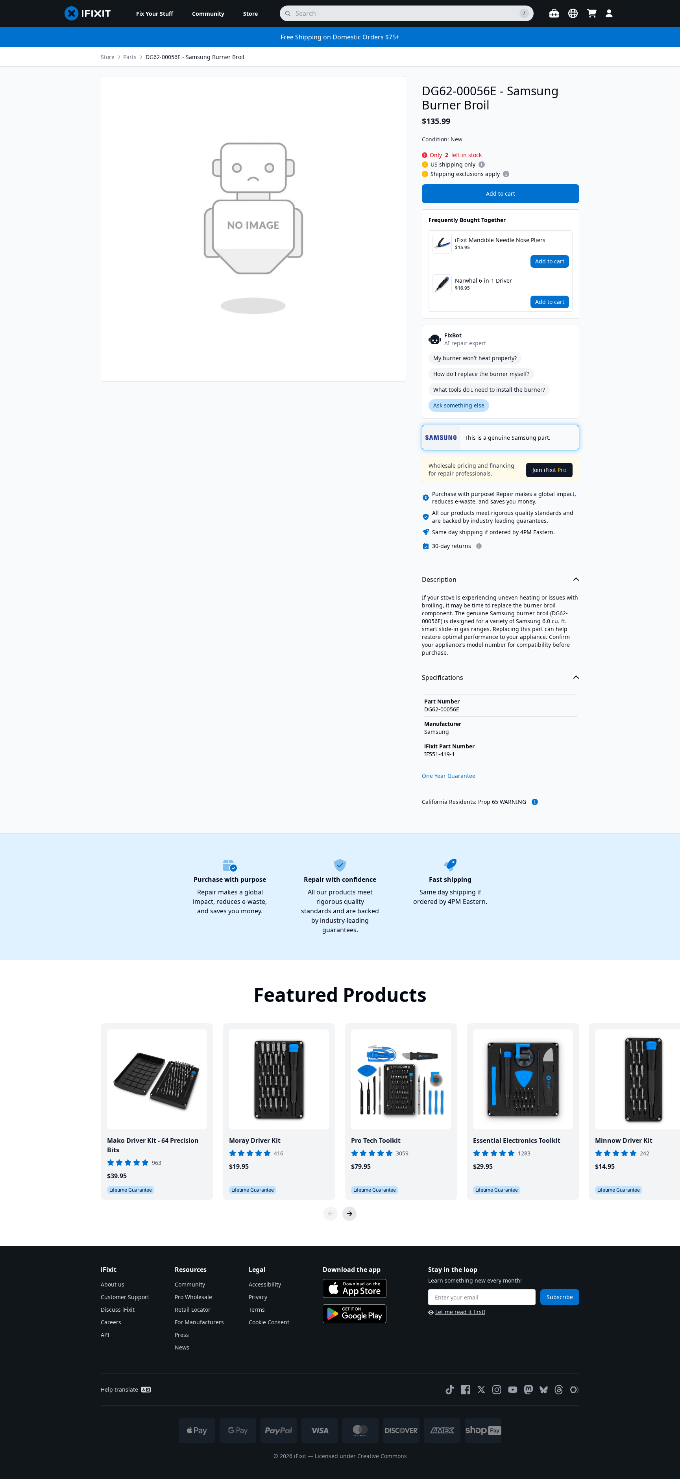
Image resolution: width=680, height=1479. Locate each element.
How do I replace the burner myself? (481, 374)
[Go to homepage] (91, 13)
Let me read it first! (460, 1312)
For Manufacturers (199, 1322)
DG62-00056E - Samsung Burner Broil (195, 57)
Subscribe (560, 1297)
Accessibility (265, 1284)
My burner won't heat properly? (475, 358)
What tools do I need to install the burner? (489, 389)
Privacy (258, 1297)
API (105, 1334)
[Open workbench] (554, 13)
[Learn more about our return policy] (479, 546)
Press (182, 1334)
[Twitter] (481, 1389)
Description (439, 579)
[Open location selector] (573, 13)
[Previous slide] (330, 1214)
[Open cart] (592, 13)
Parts (130, 57)
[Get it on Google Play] (354, 1313)
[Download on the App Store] (354, 1288)
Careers (111, 1322)
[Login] (609, 13)
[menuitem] (155, 13)
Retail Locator (193, 1309)
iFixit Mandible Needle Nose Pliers (500, 240)
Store (108, 57)
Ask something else (458, 405)
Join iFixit (549, 470)
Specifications (442, 677)
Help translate (119, 1389)
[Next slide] (349, 1214)
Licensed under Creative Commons (361, 1456)
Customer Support (125, 1297)
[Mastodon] (528, 1389)
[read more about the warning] (535, 802)
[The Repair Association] (574, 1389)
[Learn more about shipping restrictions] (482, 164)
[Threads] (559, 1389)
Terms (257, 1309)
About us (112, 1284)
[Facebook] (465, 1389)
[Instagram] (497, 1389)
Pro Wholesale (193, 1297)
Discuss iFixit (118, 1309)
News (182, 1347)
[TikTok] (450, 1389)
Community (190, 1284)
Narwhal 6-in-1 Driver (483, 280)
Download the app (352, 1269)
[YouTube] (512, 1389)
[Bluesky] (544, 1390)
